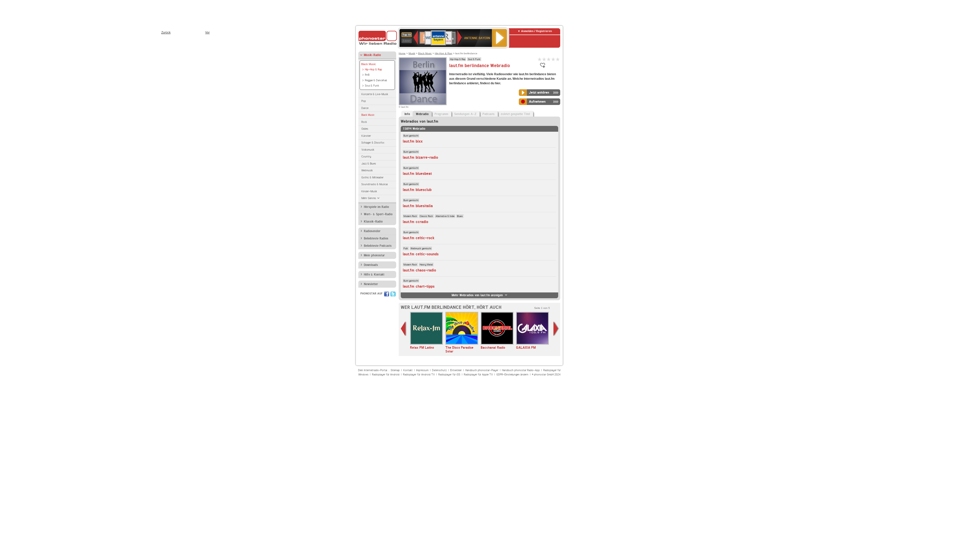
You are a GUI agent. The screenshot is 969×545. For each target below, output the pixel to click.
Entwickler (456, 370)
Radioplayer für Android (385, 374)
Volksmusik (367, 149)
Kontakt (408, 370)
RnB (367, 74)
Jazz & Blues (368, 163)
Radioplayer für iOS (449, 374)
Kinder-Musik (369, 191)
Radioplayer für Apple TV (478, 374)
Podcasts (488, 114)
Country (366, 156)
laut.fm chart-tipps (419, 286)
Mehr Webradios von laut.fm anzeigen (477, 295)
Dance (364, 108)
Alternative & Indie (445, 215)
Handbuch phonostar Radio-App (521, 370)
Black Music (368, 64)
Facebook (386, 293)
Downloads (371, 265)
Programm (441, 114)
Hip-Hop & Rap (373, 69)
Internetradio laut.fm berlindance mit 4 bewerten (553, 59)
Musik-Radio (372, 55)
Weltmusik (367, 170)
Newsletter (371, 284)
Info (407, 114)
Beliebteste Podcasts (378, 246)
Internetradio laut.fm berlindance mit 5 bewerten (558, 59)
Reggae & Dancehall (376, 80)
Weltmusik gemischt (421, 248)
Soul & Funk (372, 85)
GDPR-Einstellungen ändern (512, 374)
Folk (405, 248)
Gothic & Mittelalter (372, 177)
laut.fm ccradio (415, 222)
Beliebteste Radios (376, 238)
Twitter (393, 293)
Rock (364, 122)
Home (402, 53)
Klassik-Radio (373, 221)
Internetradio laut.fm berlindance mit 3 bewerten (549, 59)
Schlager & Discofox (372, 142)
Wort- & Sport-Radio (378, 214)
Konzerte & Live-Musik (374, 94)
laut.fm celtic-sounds (421, 254)
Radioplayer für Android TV (419, 374)
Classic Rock (426, 215)
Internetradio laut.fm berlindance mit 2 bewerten (544, 59)
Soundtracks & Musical (374, 184)
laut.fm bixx (413, 141)
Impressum (422, 370)
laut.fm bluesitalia (418, 206)
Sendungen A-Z (465, 114)
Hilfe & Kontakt (374, 274)
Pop (363, 101)
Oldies (364, 128)
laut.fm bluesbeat (417, 173)
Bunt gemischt (410, 135)
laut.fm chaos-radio (419, 270)
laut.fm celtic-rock (418, 238)
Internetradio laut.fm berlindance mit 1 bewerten (539, 59)
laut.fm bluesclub (417, 189)
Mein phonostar (374, 255)
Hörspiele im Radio (376, 207)
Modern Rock (410, 215)
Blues (460, 215)
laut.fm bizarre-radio (420, 157)
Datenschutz (439, 370)
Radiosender (372, 231)
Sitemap (395, 370)
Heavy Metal (426, 264)
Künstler (366, 136)
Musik (412, 53)
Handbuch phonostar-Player (481, 370)
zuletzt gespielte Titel (515, 114)
